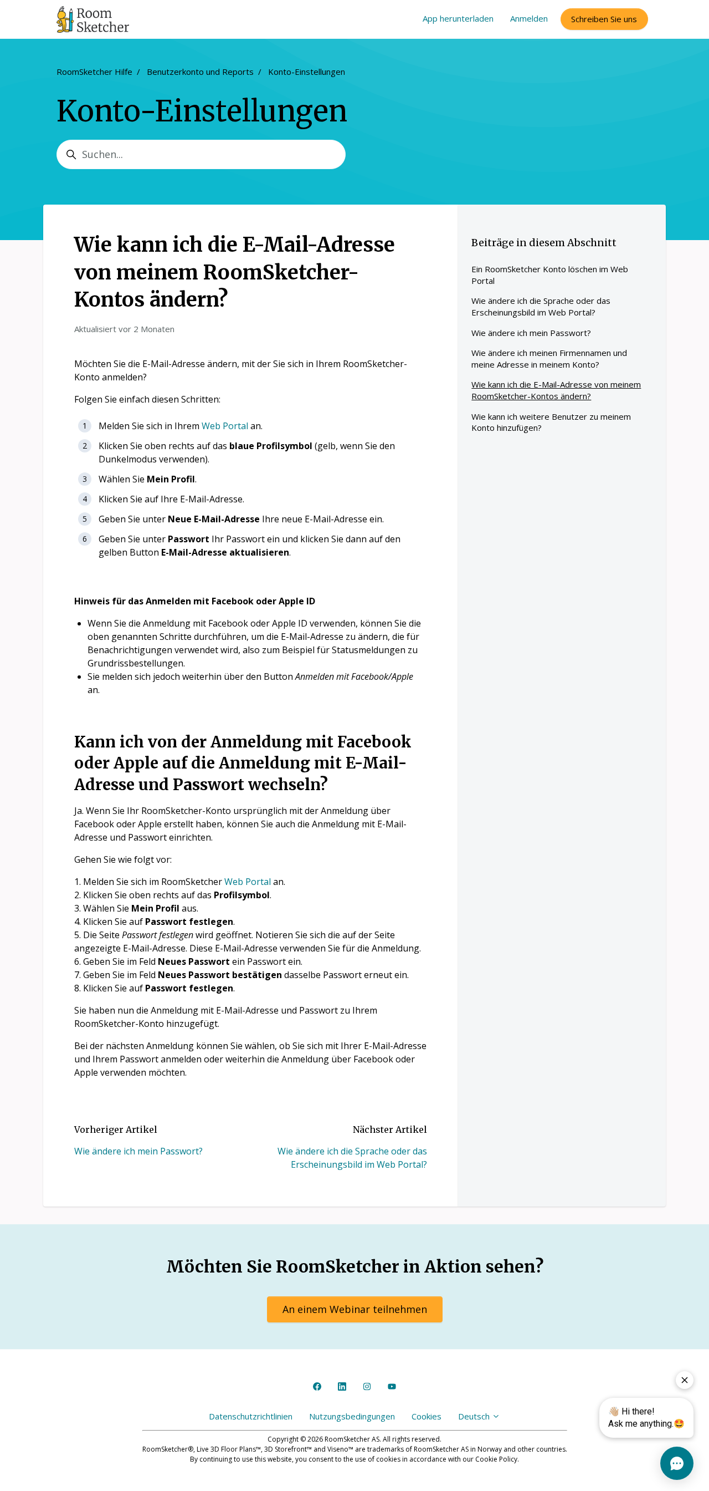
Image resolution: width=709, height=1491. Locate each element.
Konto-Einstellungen (306, 71)
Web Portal (225, 426)
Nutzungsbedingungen (352, 1416)
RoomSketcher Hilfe (94, 71)
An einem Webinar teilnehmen (354, 1309)
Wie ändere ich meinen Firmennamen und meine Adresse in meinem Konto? (549, 358)
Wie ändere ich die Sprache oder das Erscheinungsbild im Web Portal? (540, 306)
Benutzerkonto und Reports (200, 71)
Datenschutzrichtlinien (250, 1416)
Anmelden (529, 18)
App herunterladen (458, 18)
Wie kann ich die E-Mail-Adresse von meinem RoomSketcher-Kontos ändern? (556, 390)
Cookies (426, 1416)
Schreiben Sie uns (604, 18)
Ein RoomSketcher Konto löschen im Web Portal (549, 274)
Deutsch (475, 1416)
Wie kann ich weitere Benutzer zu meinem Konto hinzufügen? (551, 422)
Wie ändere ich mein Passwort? (138, 1151)
